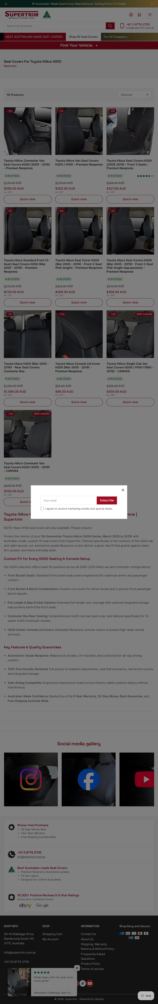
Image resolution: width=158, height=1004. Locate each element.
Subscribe (107, 500)
